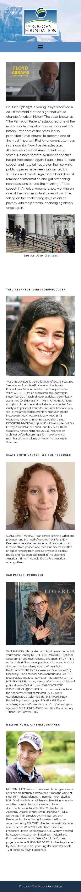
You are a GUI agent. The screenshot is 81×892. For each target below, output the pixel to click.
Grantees (51, 255)
